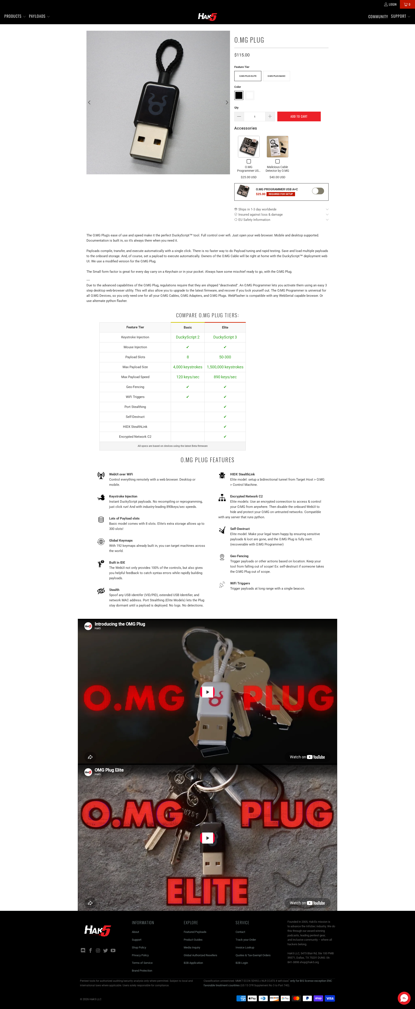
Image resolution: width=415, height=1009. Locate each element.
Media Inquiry (192, 947)
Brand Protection (142, 970)
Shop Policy (139, 947)
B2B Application (193, 962)
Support (136, 939)
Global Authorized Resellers (200, 955)
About (135, 932)
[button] (15, 16)
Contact (240, 932)
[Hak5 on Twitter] (105, 951)
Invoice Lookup (245, 947)
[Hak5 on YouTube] (113, 951)
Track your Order (246, 939)
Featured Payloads (195, 932)
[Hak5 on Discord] (83, 951)
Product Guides (193, 939)
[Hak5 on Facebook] (91, 951)
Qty (236, 107)
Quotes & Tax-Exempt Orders (253, 955)
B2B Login (242, 962)
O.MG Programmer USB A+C (248, 170)
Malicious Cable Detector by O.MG (277, 169)
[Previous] (89, 102)
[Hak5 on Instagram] (98, 951)
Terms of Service (142, 962)
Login (393, 4)
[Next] (226, 102)
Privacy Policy (140, 955)
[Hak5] (207, 16)
